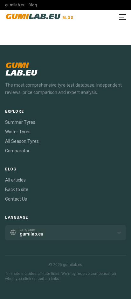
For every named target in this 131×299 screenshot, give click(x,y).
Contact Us (16, 199)
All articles (15, 180)
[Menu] (122, 17)
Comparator (17, 150)
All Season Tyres (22, 141)
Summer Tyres (20, 122)
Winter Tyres (18, 131)
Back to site (16, 189)
